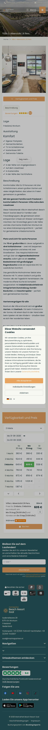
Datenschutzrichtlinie (30, 371)
